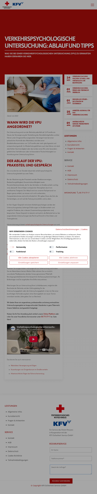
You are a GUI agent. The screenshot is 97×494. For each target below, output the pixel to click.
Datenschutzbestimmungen (67, 229)
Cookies (84, 229)
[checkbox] (11, 247)
